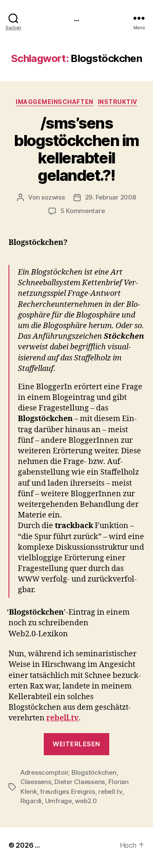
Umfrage (58, 801)
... (76, 18)
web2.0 (85, 801)
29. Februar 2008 (110, 197)
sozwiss (53, 197)
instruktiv (117, 101)
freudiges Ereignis (67, 791)
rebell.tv (62, 718)
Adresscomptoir (44, 772)
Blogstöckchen (93, 772)
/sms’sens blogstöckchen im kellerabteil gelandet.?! (76, 149)
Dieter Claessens (79, 782)
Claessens (35, 782)
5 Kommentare (82, 211)
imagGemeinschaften (54, 101)
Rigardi (31, 801)
